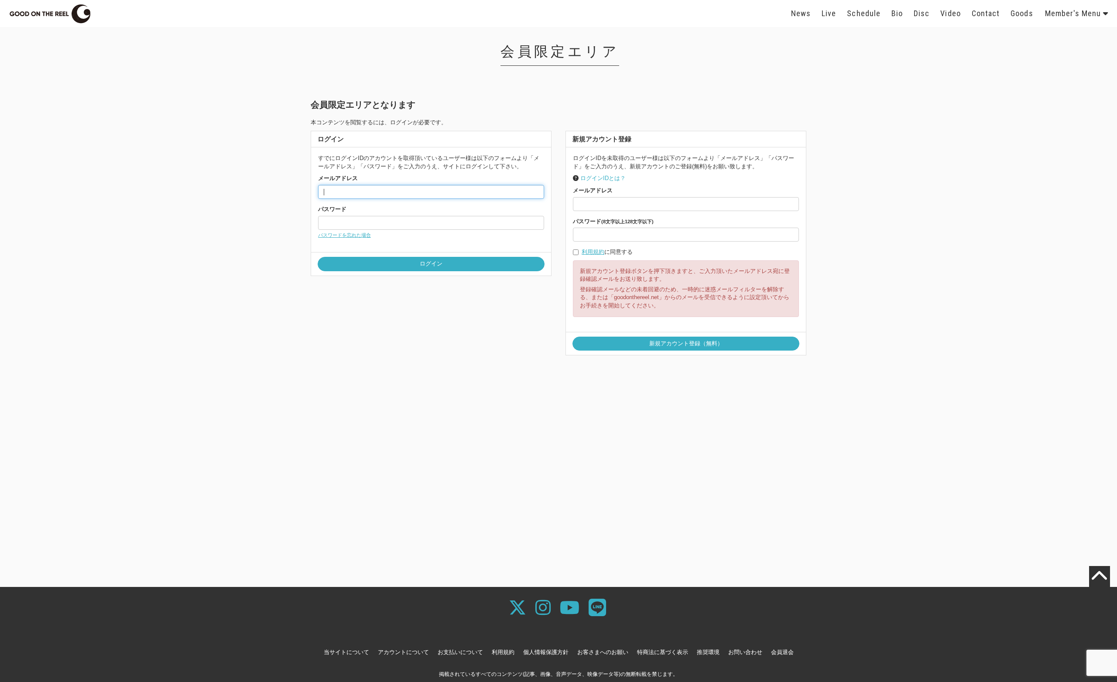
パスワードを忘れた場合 (344, 235)
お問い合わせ (745, 652)
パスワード (332, 209)
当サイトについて (346, 652)
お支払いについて (460, 652)
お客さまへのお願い (602, 652)
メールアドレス (338, 178)
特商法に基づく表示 (662, 652)
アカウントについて (403, 652)
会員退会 (782, 652)
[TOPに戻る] (1099, 576)
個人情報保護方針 (546, 652)
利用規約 (593, 252)
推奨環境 (708, 652)
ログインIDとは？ (603, 178)
